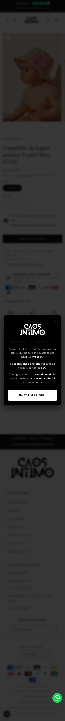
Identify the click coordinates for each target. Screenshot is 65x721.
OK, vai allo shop (32, 395)
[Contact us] (57, 698)
